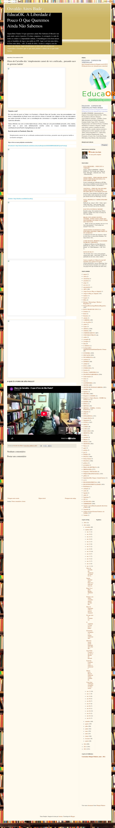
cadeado (85, 318)
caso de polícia (87, 322)
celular (85, 324)
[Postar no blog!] (46, 446)
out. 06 (89, 706)
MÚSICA (85, 441)
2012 (85, 749)
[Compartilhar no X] (47, 446)
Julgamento (86, 420)
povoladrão (86, 465)
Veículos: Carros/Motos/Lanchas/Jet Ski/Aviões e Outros (95, 506)
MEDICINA (86, 433)
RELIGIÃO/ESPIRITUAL (90, 482)
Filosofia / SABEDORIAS (90, 372)
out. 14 (89, 563)
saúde (84, 495)
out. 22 (89, 544)
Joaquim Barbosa (87, 418)
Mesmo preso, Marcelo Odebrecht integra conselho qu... (89, 675)
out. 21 (89, 546)
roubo (84, 491)
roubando (85, 488)
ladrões (85, 424)
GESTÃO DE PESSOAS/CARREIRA (93, 387)
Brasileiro (85, 316)
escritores (85, 359)
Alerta (85, 276)
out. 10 (89, 696)
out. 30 (89, 534)
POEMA (85, 454)
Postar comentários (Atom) (18, 501)
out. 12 (89, 691)
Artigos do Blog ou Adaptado (90, 293)
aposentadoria (86, 287)
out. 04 (89, 711)
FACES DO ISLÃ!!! (88, 252)
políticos (85, 463)
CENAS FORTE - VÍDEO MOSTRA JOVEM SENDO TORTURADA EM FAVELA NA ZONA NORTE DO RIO (95, 179)
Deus (84, 343)
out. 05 (89, 708)
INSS (84, 414)
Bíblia (84, 300)
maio (86, 731)
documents (90, 805)
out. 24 (89, 539)
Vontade (85, 515)
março (87, 736)
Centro (85, 326)
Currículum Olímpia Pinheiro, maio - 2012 (93, 757)
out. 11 (89, 694)
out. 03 (89, 713)
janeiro (87, 741)
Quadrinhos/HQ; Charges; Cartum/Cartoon (94, 478)
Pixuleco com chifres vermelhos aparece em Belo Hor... (89, 600)
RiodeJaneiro (86, 486)
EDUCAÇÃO (86, 355)
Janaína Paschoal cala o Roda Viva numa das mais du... (89, 582)
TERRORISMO (87, 503)
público (85, 476)
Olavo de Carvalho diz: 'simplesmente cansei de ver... (89, 572)
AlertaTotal (86, 278)
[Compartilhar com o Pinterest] (51, 446)
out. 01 (89, 718)
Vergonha (85, 509)
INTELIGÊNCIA (87, 416)
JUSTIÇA (85, 422)
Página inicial (42, 498)
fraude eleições (87, 376)
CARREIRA (86, 320)
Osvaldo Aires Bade (95, 152)
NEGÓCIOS (86, 444)
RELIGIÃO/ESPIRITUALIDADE (92, 484)
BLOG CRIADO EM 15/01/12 (91, 309)
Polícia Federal (87, 459)
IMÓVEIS (86, 406)
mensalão (85, 437)
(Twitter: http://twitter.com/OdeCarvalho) (20, 198)
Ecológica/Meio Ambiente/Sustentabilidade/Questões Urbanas (94, 348)
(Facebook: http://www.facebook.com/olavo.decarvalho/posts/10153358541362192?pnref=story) (37, 145)
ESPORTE (86, 361)
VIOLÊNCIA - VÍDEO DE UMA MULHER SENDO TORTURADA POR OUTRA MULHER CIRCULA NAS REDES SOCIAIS (95, 190)
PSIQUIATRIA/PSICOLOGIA (91, 474)
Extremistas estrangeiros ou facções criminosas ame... (89, 634)
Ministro (85, 439)
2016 (85, 522)
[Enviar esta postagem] (41, 445)
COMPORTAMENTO (89, 333)
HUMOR (85, 401)
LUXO (85, 429)
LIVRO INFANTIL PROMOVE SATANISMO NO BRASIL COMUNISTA (95, 241)
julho (86, 726)
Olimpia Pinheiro (100, 805)
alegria (85, 274)
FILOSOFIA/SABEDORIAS (90, 374)
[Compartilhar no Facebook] (49, 446)
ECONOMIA (86, 353)
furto (84, 381)
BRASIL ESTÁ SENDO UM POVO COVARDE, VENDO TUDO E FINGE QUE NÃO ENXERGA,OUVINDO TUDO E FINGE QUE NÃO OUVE (95, 219)
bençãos (85, 298)
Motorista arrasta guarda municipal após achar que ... (89, 644)
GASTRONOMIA (88, 383)
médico (85, 435)
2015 (85, 525)
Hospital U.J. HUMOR (89, 396)
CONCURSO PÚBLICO (89, 335)
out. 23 (89, 541)
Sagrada (85, 493)
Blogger (73, 816)
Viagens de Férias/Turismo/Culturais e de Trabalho (93, 512)
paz (84, 452)
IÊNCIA (85, 404)
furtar (84, 379)
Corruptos (85, 341)
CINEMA (85, 331)
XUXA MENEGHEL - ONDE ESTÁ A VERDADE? (93, 167)
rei (84, 480)
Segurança (86, 497)
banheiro (85, 296)
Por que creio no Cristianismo (89, 617)
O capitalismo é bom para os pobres (89, 625)
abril (86, 733)
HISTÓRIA (86, 393)
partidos (85, 450)
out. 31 (89, 532)
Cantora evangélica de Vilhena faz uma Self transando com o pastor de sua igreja (94, 260)
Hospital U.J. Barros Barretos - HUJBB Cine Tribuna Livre (94, 398)
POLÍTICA (86, 461)
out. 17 (89, 556)
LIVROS (85, 426)
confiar (85, 337)
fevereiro (87, 738)
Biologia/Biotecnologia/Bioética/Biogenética (94, 306)
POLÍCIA (85, 456)
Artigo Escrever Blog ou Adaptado (92, 291)
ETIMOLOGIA (87, 368)
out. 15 (89, 561)
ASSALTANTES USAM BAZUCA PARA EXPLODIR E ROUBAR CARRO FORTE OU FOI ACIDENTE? (95, 231)
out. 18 (89, 554)
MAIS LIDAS (87, 431)
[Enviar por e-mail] (44, 446)
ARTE (85, 289)
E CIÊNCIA (86, 346)
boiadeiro (85, 311)
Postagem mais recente (13, 498)
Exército (85, 370)
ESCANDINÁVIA (88, 357)
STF (84, 499)
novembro (88, 527)
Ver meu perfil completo (95, 154)
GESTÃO (85, 385)
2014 (85, 744)
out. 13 (89, 566)
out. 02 (89, 716)
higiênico (85, 391)
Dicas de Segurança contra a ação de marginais (89, 610)
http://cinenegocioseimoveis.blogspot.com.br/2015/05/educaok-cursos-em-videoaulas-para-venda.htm (95, 65)
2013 (85, 746)
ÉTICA (85, 366)
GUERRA (85, 389)
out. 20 (89, 549)
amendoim (86, 281)
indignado (85, 412)
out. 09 (89, 699)
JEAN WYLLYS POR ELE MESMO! (93, 209)
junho (86, 729)
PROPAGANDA (87, 469)
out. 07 (89, 703)
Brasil (84, 313)
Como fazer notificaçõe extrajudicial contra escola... (89, 685)
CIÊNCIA (85, 328)
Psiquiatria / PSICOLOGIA (90, 471)
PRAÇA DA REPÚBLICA (90, 467)
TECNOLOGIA (87, 501)
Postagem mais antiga (70, 498)
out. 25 (89, 537)
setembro (87, 721)
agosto (87, 724)
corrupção (85, 339)
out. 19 (89, 551)
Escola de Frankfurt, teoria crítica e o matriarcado (89, 664)
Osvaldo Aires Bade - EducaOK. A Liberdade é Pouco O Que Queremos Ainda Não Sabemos (29, 17)
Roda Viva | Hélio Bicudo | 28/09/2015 (89, 591)
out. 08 (89, 701)
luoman (61, 816)
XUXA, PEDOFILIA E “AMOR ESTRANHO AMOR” (95, 200)
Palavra (85, 446)
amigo (85, 283)
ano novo (85, 285)
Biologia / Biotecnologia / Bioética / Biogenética (92, 302)
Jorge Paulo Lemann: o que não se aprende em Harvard (89, 654)
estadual (85, 364)
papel (84, 448)
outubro (87, 529)
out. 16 (89, 559)
